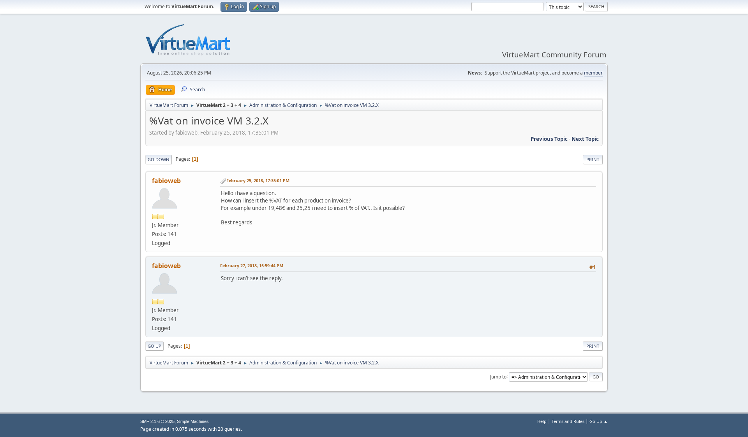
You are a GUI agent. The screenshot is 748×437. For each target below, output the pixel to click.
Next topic (585, 138)
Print (592, 159)
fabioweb (166, 180)
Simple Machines (193, 421)
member (593, 72)
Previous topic (549, 138)
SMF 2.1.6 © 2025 (157, 421)
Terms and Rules (568, 421)
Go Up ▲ (598, 421)
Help (542, 421)
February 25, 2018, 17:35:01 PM (257, 180)
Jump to (498, 376)
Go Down (158, 159)
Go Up (154, 346)
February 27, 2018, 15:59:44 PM (251, 265)
